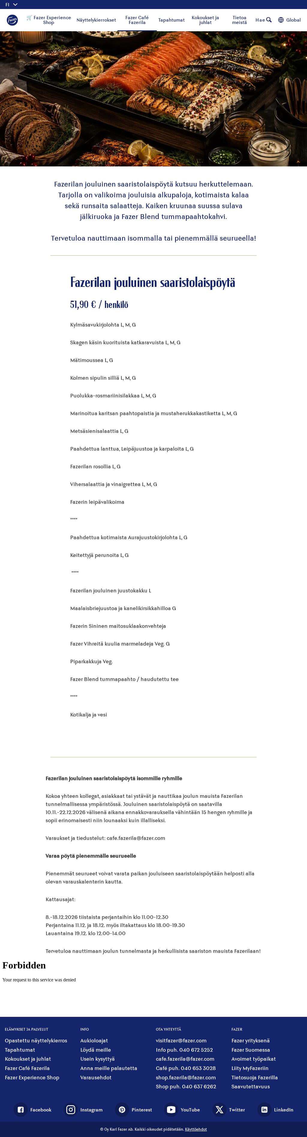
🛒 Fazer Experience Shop (48, 19)
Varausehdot (96, 1077)
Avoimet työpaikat (253, 1059)
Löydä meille (95, 1050)
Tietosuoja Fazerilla (254, 1077)
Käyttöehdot (196, 1129)
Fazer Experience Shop (32, 1077)
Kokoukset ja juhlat (205, 19)
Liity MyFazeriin (250, 1068)
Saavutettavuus (250, 1086)
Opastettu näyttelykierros (36, 1040)
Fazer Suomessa (250, 1050)
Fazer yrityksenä (250, 1040)
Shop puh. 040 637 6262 (186, 1086)
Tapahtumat (171, 20)
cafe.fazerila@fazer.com (185, 1059)
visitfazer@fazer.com (181, 1040)
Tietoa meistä (239, 19)
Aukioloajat (94, 1040)
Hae (260, 20)
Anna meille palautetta (108, 1068)
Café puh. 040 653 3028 (186, 1068)
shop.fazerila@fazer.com (186, 1077)
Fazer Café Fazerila (137, 19)
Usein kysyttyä (97, 1059)
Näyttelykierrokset (96, 20)
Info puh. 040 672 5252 (184, 1050)
